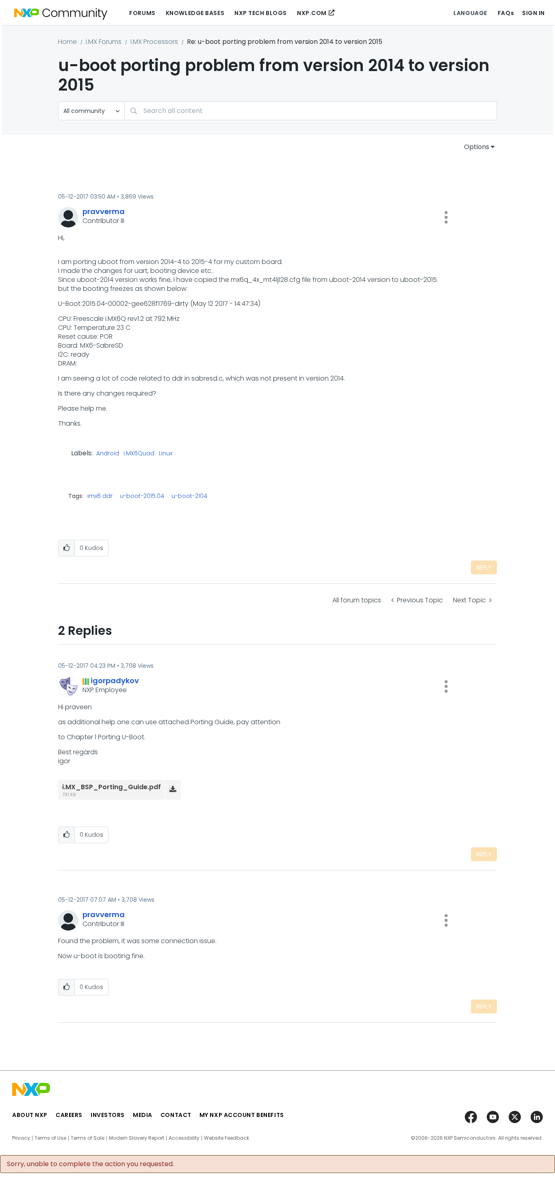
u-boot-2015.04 (142, 496)
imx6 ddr (100, 496)
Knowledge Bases (195, 13)
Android (107, 453)
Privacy (21, 1138)
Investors (108, 1115)
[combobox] (310, 110)
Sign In (533, 13)
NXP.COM (312, 13)
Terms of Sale (87, 1138)
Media (142, 1115)
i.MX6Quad (139, 453)
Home (67, 41)
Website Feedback (226, 1138)
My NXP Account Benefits (241, 1115)
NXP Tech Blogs (260, 13)
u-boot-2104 (189, 496)
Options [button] (476, 147)
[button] (446, 217)
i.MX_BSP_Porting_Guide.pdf (111, 787)
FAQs (506, 13)
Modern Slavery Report (136, 1138)
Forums (142, 13)
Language (470, 13)
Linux (165, 453)
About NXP (30, 1115)
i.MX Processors (154, 41)
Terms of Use (50, 1138)
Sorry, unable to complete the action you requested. (90, 1164)
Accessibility (184, 1138)
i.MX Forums (103, 41)
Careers (69, 1115)
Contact (175, 1115)
